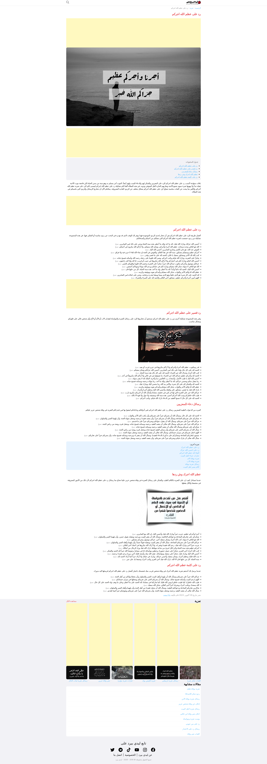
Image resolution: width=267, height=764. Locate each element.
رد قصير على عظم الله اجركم (186, 168)
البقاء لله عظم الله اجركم (189, 453)
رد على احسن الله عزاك (189, 450)
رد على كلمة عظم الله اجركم (186, 177)
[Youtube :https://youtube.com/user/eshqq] (136, 752)
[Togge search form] (67, 2)
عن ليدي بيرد (145, 754)
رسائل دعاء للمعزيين (190, 171)
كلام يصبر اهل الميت (191, 467)
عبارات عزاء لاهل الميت (190, 456)
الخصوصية (130, 754)
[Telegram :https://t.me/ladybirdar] (120, 752)
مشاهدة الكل (71, 601)
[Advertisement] (138, 32)
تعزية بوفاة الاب (193, 461)
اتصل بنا (117, 754)
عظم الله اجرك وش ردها (188, 174)
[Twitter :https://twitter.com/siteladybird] (112, 752)
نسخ (117, 244)
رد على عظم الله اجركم (188, 166)
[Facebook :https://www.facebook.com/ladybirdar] (153, 752)
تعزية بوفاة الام (193, 458)
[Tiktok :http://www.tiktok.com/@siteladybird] (128, 752)
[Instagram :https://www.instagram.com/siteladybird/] (144, 752)
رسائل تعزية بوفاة (192, 464)
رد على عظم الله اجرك (190, 447)
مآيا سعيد (166, 595)
